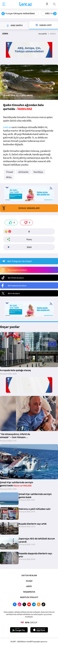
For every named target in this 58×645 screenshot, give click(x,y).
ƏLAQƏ (29, 580)
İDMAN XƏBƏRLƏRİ (29, 208)
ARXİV (29, 586)
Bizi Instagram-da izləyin (17, 270)
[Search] (54, 4)
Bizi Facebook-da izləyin (17, 285)
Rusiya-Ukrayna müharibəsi (20, 13)
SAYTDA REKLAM (29, 575)
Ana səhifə (43, 33)
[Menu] (3, 4)
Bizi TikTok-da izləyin (16, 278)
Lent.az (7, 127)
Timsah (9, 171)
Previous (3, 14)
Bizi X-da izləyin (14, 293)
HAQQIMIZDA (29, 591)
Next (55, 14)
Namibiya (38, 171)
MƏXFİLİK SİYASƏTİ (29, 597)
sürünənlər (23, 171)
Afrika (9, 177)
